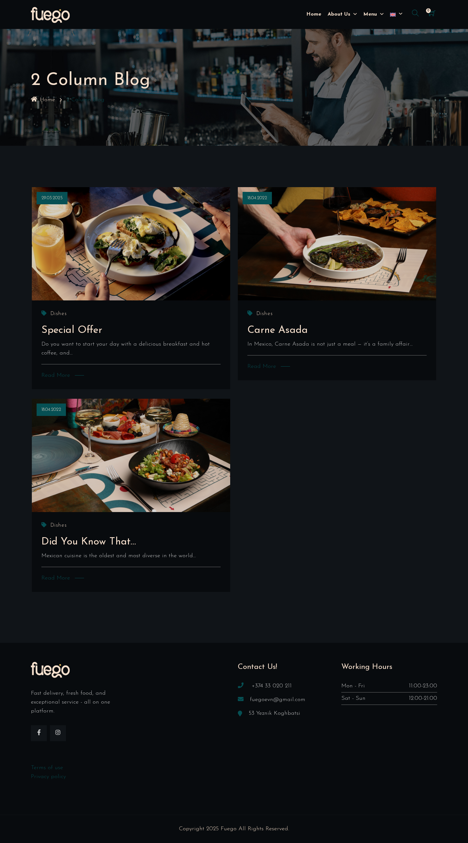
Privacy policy (48, 777)
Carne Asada (277, 330)
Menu (370, 14)
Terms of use (47, 768)
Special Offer (71, 330)
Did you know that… (88, 542)
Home (313, 14)
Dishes (58, 313)
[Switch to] (393, 14)
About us (339, 14)
